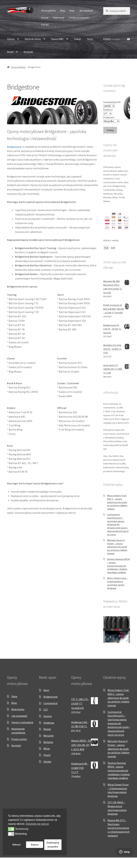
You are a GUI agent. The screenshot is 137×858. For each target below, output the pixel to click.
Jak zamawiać (86, 10)
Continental (50, 703)
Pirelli (46, 755)
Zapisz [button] (34, 844)
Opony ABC (57, 39)
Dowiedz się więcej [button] (37, 823)
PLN (106, 247)
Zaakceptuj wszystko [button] (52, 844)
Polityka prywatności (79, 17)
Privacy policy (19, 739)
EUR (113, 247)
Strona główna (48, 10)
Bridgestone (14, 146)
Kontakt (45, 24)
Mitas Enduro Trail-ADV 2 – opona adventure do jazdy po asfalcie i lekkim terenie (117, 502)
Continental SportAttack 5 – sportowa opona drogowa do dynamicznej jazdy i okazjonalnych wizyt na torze (118, 524)
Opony (11, 39)
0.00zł (111, 39)
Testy (90, 39)
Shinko (47, 761)
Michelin (48, 742)
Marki (10, 51)
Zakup (77, 39)
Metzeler (48, 735)
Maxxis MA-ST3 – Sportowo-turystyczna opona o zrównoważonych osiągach (118, 828)
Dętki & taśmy (33, 39)
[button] (11, 829)
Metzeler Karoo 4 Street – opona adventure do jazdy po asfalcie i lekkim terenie (117, 547)
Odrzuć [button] (16, 844)
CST (45, 709)
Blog (62, 10)
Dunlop (47, 716)
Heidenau (48, 722)
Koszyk (44, 17)
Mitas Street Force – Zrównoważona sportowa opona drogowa (117, 583)
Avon (46, 690)
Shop (72, 10)
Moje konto (58, 17)
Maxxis (47, 729)
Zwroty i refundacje (22, 722)
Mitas (46, 748)
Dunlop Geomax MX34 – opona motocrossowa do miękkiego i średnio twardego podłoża (118, 566)
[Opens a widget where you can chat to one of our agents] (124, 852)
